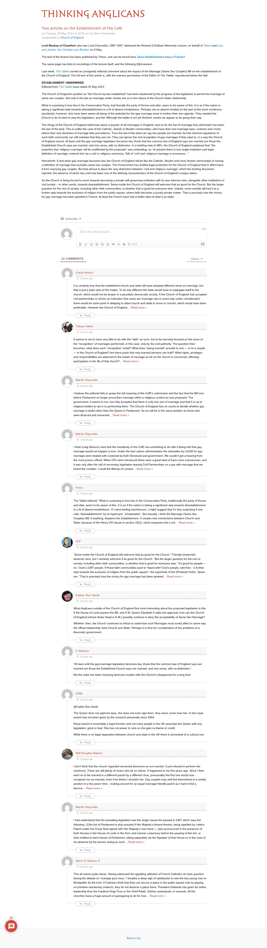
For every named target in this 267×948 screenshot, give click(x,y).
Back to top (134, 938)
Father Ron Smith (88, 595)
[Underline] (91, 244)
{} (129, 244)
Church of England (72, 37)
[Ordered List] (102, 244)
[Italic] (86, 244)
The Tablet (62, 71)
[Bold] (80, 244)
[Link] (124, 244)
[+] (135, 244)
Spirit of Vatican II (88, 860)
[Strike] (96, 244)
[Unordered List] (107, 244)
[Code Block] (118, 244)
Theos (207, 45)
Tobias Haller (84, 326)
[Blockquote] (113, 244)
